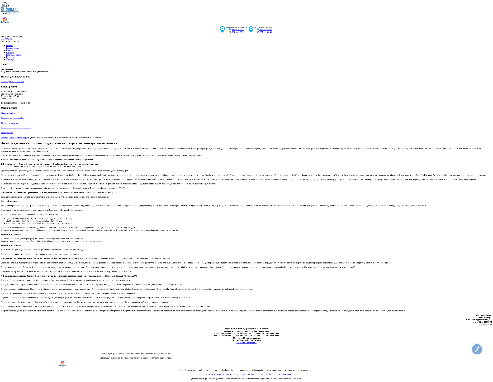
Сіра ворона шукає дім (9, 123)
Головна (9, 46)
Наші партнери (284, 374)
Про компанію (12, 48)
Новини (9, 50)
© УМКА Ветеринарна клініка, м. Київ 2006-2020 (224, 374)
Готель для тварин (14, 55)
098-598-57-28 (238, 30)
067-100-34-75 (265, 30)
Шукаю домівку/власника (12, 82)
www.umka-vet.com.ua (246, 342)
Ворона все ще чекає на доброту (13, 118)
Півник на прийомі (8, 113)
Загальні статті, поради (19, 138)
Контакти (10, 57)
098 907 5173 (6, 39)
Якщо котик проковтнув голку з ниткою (16, 128)
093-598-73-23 (265, 32)
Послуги (10, 52)
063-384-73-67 (238, 32)
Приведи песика (7, 133)
